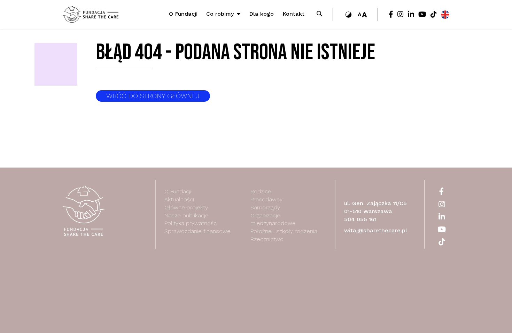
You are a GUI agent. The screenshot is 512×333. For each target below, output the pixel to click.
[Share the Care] (90, 14)
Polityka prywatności (191, 223)
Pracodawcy (266, 199)
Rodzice (260, 191)
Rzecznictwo (267, 239)
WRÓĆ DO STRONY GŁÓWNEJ (153, 96)
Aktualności (179, 199)
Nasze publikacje (186, 215)
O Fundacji (177, 191)
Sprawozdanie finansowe (197, 231)
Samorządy (265, 207)
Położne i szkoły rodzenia (283, 231)
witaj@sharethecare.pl (375, 230)
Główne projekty (186, 207)
